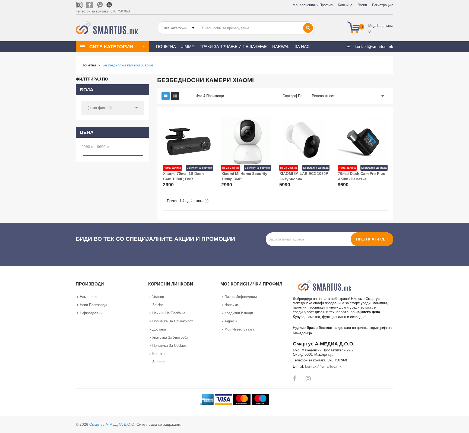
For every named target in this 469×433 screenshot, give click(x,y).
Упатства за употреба (170, 337)
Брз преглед (202, 178)
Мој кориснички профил (313, 5)
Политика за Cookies (169, 346)
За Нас (158, 305)
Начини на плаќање (169, 313)
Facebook (294, 378)
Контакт (158, 354)
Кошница (345, 5)
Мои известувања (239, 329)
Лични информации (240, 297)
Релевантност (349, 96)
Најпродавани (91, 313)
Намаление (89, 297)
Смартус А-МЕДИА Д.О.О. (112, 424)
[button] (372, 27)
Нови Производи (93, 305)
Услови (158, 297)
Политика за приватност (172, 321)
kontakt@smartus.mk (323, 366)
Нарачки (231, 305)
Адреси (230, 321)
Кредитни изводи (238, 313)
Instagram (308, 378)
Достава (159, 329)
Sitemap (158, 362)
